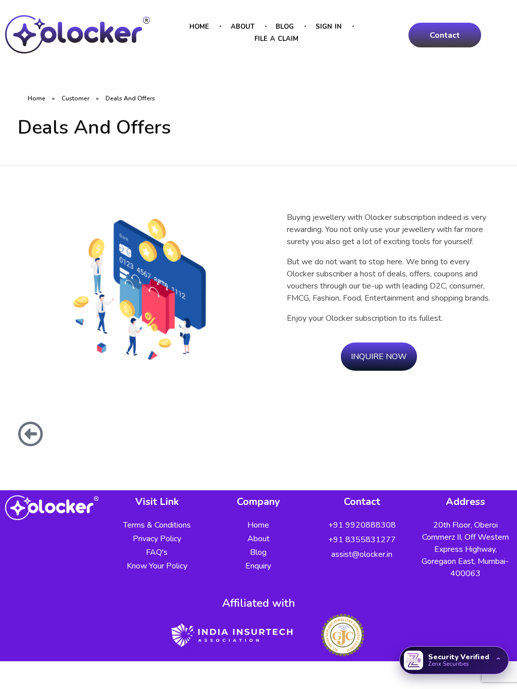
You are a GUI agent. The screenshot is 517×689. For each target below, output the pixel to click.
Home (36, 98)
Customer (75, 98)
